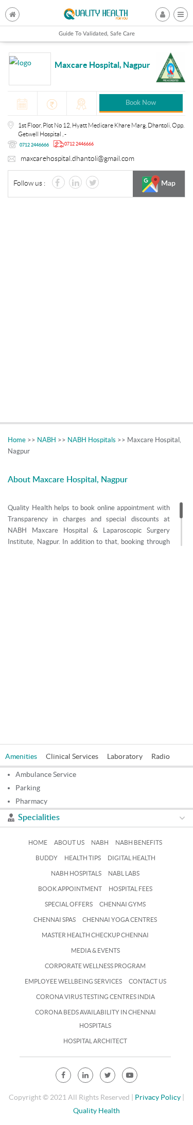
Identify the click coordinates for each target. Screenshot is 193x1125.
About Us (69, 842)
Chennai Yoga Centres (119, 919)
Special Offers (69, 904)
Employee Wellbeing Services (73, 981)
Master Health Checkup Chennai (95, 935)
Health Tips (82, 858)
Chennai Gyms (122, 904)
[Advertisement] (96, 312)
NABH (46, 440)
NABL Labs (123, 873)
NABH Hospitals (91, 440)
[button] (180, 14)
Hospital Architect (95, 1041)
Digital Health (131, 858)
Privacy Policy (158, 1097)
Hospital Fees (130, 888)
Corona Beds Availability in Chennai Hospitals (95, 1019)
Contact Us (147, 981)
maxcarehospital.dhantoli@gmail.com (77, 158)
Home (17, 440)
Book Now (141, 103)
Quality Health (96, 1110)
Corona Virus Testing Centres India (95, 996)
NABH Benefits (138, 842)
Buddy (47, 858)
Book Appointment (70, 888)
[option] (25, 755)
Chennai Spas (54, 919)
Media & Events (95, 950)
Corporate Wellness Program (95, 966)
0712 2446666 (34, 145)
